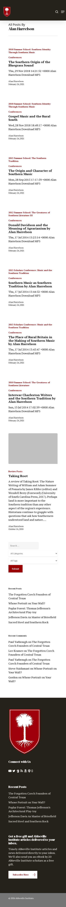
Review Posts (15, 471)
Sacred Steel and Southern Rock (28, 622)
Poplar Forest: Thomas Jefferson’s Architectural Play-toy (29, 610)
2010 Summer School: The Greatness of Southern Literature (29, 384)
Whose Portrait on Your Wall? (26, 603)
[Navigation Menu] (62, 11)
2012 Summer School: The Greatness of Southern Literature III (29, 214)
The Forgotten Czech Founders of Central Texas (29, 596)
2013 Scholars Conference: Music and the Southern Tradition (30, 272)
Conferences (15, 57)
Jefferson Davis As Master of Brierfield (32, 617)
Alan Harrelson (15, 81)
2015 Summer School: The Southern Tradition (27, 159)
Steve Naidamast (18, 668)
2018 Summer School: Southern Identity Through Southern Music (29, 51)
